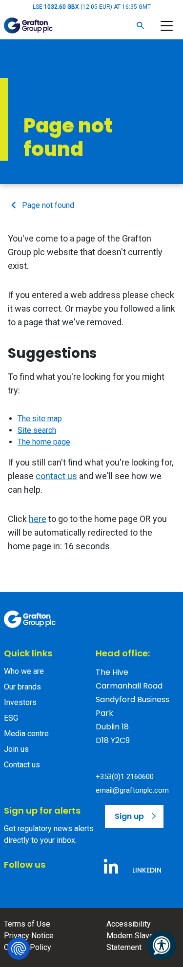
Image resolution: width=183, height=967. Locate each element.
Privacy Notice (29, 935)
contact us (56, 476)
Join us (16, 749)
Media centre (26, 733)
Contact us (22, 764)
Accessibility (128, 924)
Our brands (22, 686)
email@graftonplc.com (132, 790)
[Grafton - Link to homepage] (30, 619)
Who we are (24, 671)
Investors (20, 702)
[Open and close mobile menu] (165, 25)
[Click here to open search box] (140, 25)
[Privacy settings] (18, 948)
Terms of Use (27, 924)
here (37, 519)
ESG (11, 718)
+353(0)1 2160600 (125, 776)
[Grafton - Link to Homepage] (28, 26)
